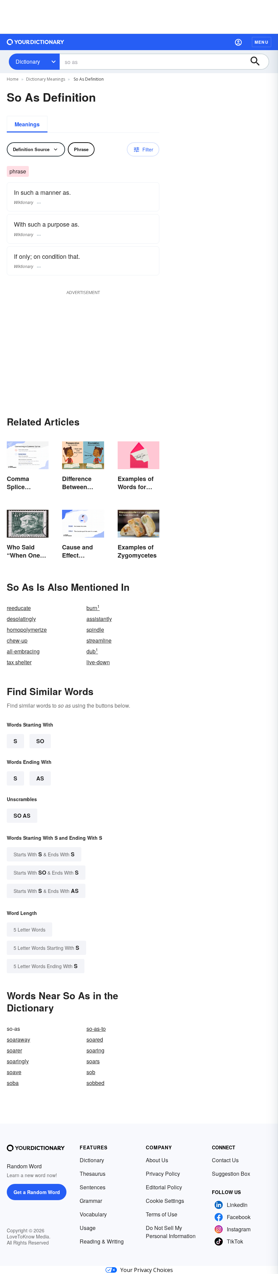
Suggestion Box (231, 1173)
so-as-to (96, 1028)
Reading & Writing (102, 1241)
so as (22, 815)
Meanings (27, 124)
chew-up (17, 640)
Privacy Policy (163, 1173)
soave (14, 1072)
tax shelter (19, 662)
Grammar (91, 1201)
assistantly (99, 619)
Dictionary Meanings (45, 79)
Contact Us (225, 1160)
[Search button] (258, 61)
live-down (98, 662)
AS (40, 778)
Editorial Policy (164, 1187)
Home (13, 79)
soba (13, 1083)
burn (93, 608)
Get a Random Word (37, 1192)
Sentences (92, 1187)
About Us (157, 1160)
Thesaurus (92, 1173)
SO (40, 741)
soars (93, 1061)
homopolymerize (27, 629)
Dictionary (28, 61)
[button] (238, 42)
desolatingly (21, 619)
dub (92, 651)
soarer (14, 1050)
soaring (95, 1050)
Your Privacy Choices (146, 1270)
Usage (88, 1228)
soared (94, 1039)
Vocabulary (93, 1214)
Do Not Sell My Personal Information (171, 1232)
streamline (99, 640)
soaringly (18, 1061)
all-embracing (23, 651)
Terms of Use (161, 1214)
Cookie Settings (165, 1201)
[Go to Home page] (35, 42)
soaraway (18, 1039)
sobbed (95, 1083)
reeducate (19, 608)
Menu (262, 42)
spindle (95, 629)
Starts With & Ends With (44, 854)
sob (90, 1072)
